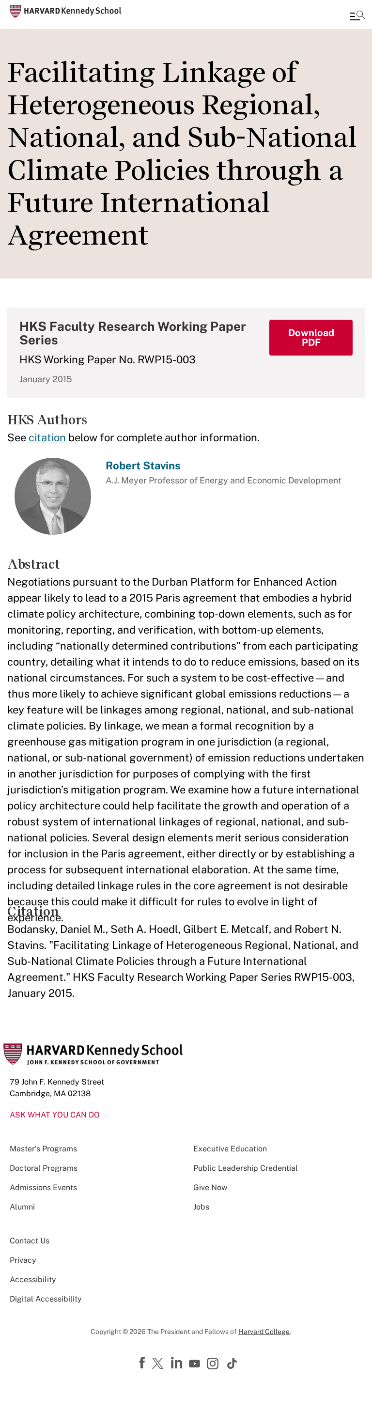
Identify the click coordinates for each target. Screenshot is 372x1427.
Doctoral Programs (44, 1168)
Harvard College (264, 1331)
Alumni (22, 1206)
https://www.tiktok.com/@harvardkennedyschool (232, 1363)
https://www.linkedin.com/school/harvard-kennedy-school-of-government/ (177, 1363)
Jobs (201, 1206)
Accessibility (33, 1279)
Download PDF (311, 337)
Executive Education (230, 1148)
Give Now (210, 1187)
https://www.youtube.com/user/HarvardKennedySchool (195, 1364)
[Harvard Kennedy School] (65, 11)
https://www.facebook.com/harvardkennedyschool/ (143, 1363)
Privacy (23, 1260)
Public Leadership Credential (245, 1168)
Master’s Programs (43, 1148)
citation (47, 437)
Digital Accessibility (46, 1298)
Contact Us (29, 1240)
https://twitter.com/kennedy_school (159, 1364)
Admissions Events (43, 1187)
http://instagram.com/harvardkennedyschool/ (214, 1364)
